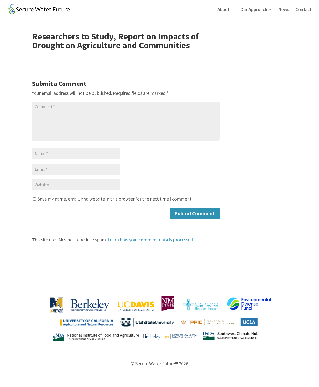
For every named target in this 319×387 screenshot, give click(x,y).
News (283, 10)
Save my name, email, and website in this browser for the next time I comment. (115, 199)
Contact (303, 10)
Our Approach (253, 10)
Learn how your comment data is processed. (151, 240)
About (223, 10)
